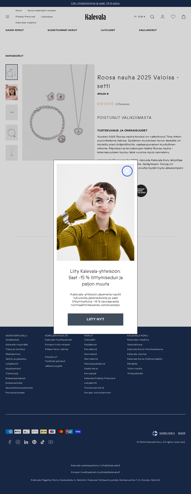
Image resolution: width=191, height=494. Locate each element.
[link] (95, 212)
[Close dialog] (127, 171)
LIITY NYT (95, 319)
